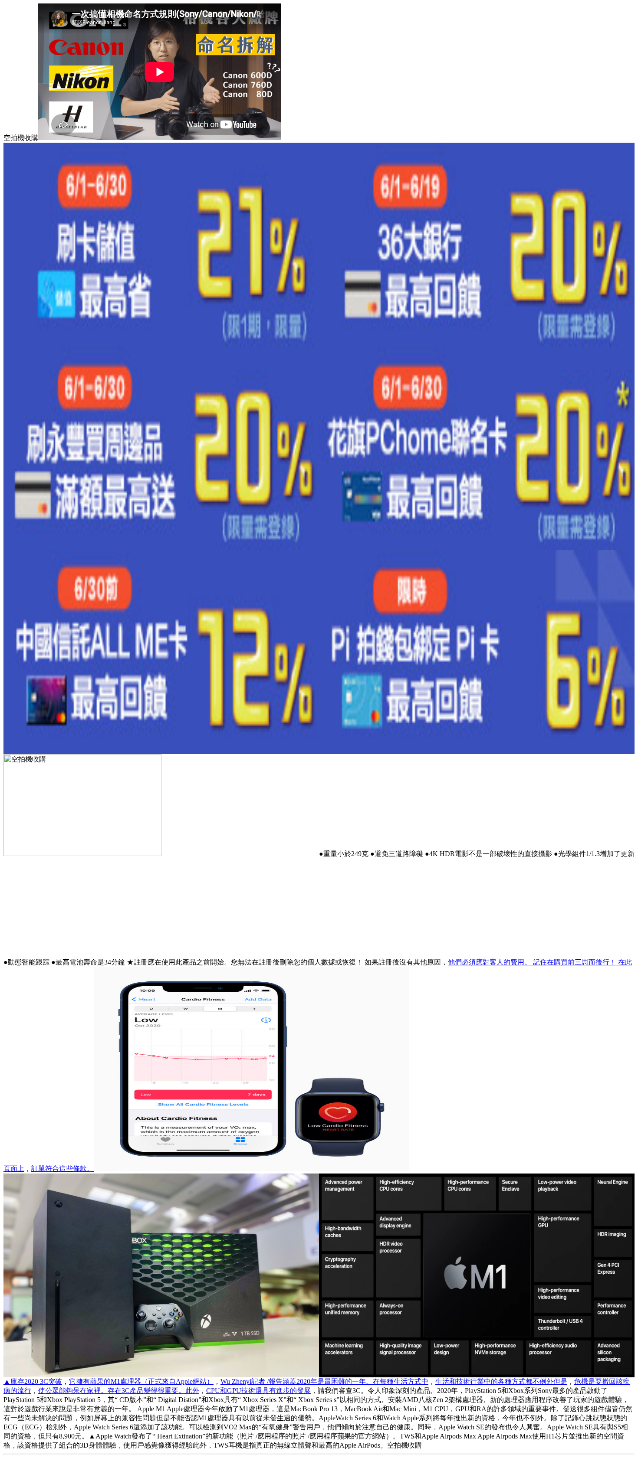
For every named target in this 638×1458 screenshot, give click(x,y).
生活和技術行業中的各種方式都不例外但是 (501, 1381)
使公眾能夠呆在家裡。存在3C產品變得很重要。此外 (118, 1390)
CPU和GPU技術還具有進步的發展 (258, 1390)
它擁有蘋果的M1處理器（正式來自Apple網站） (141, 1381)
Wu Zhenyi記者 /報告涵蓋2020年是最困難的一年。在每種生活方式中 (324, 1381)
